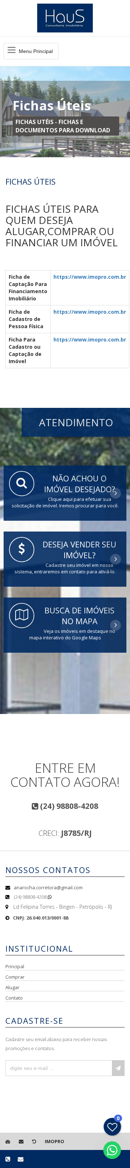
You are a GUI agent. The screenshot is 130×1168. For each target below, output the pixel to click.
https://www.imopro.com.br (89, 276)
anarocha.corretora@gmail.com (48, 887)
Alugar (12, 987)
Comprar (15, 977)
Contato (14, 998)
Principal (14, 966)
